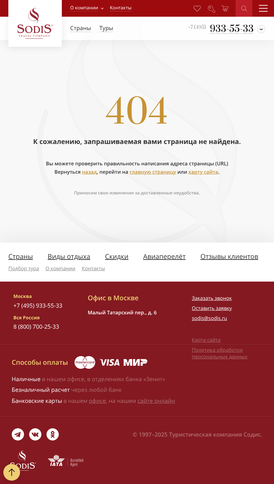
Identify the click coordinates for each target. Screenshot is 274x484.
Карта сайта (206, 340)
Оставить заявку (212, 308)
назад (89, 172)
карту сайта (203, 172)
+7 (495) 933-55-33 (37, 305)
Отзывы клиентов (229, 256)
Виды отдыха (69, 256)
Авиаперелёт (164, 256)
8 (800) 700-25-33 (36, 326)
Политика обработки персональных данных (220, 353)
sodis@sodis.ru (209, 318)
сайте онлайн (156, 401)
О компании (84, 8)
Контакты (93, 268)
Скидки (116, 256)
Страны (20, 256)
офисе (97, 401)
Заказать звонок (212, 298)
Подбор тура (23, 268)
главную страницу (153, 172)
